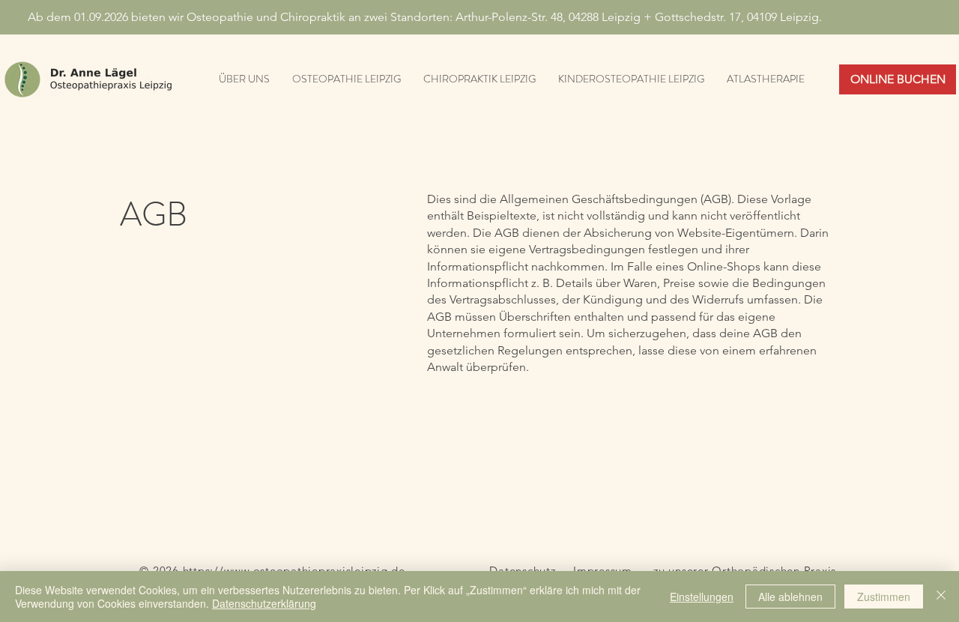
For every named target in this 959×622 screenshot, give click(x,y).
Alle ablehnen (790, 596)
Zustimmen (883, 596)
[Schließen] (941, 596)
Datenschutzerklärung (264, 603)
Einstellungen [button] (701, 596)
